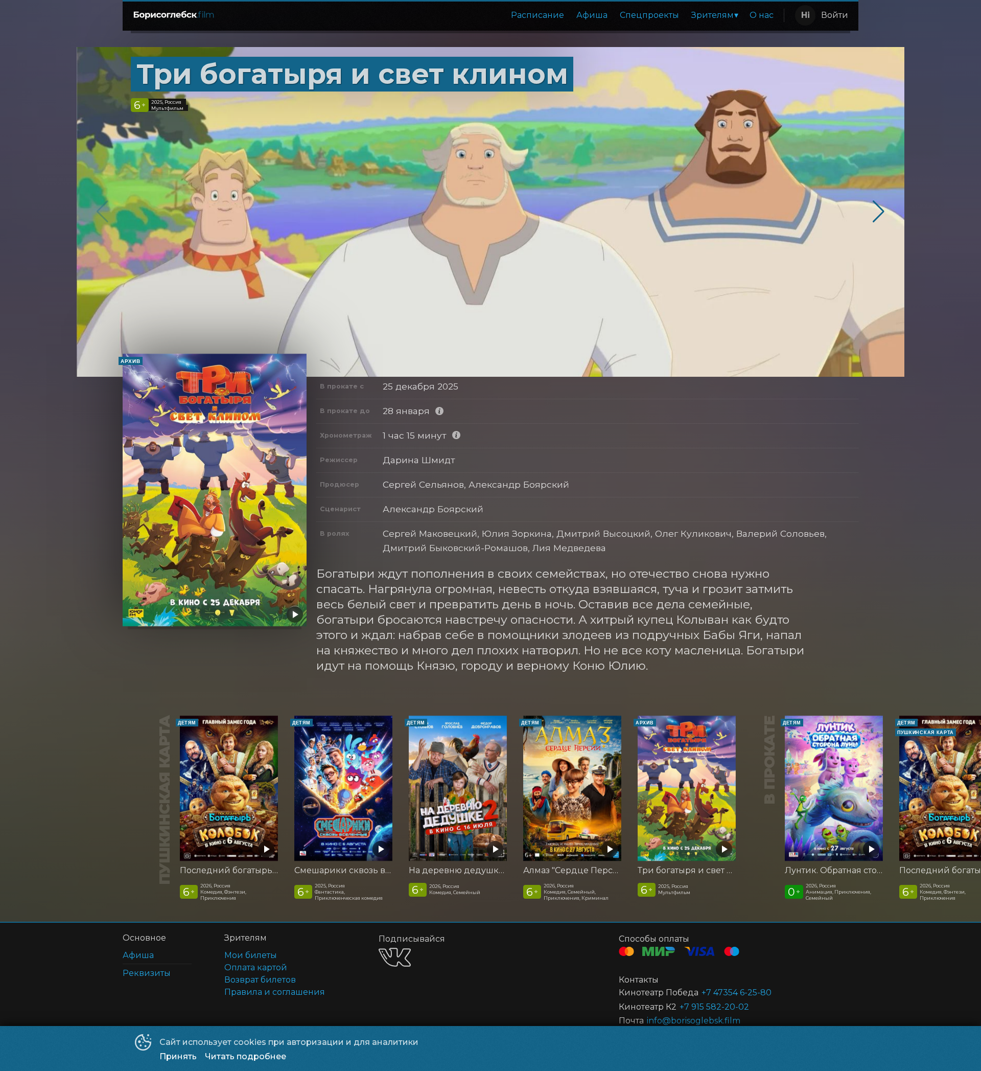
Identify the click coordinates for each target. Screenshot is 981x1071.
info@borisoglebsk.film (693, 1021)
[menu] (502, 15)
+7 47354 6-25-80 (737, 992)
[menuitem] (537, 15)
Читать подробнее (245, 1056)
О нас (762, 15)
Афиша (592, 15)
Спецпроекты (649, 15)
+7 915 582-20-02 (714, 1007)
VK (395, 957)
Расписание (537, 15)
